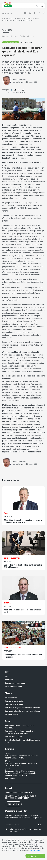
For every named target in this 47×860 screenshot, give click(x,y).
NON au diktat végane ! (14, 737)
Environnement (11, 698)
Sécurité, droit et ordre (10, 36)
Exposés (37, 18)
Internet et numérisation (14, 701)
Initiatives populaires (13, 686)
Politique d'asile (11, 714)
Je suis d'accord (35, 856)
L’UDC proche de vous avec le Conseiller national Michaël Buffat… (21, 757)
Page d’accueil (7, 18)
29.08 (7, 753)
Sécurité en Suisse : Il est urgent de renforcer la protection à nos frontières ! (23, 521)
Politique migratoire (27, 36)
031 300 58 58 (14, 796)
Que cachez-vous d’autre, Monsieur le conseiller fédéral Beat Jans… (20, 732)
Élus (7, 676)
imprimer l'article (14, 92)
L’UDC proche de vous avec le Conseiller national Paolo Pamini (21, 764)
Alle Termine (10, 779)
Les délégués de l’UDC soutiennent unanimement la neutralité (23, 656)
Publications (28, 18)
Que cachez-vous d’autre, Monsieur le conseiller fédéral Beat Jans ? (23, 566)
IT (12, 14)
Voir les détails (34, 850)
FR (8, 14)
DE (3, 14)
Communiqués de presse (15, 683)
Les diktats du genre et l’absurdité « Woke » (22, 708)
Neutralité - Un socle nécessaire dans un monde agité (23, 611)
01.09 (7, 769)
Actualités (18, 18)
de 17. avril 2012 (26, 42)
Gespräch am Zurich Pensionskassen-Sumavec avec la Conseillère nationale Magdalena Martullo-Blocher (20, 773)
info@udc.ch (31, 796)
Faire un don (13, 804)
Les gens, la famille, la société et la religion (22, 711)
